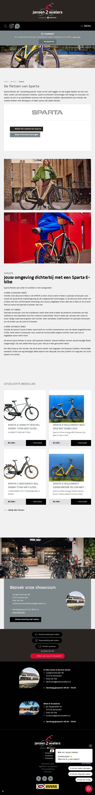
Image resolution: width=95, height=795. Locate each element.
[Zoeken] (5, 26)
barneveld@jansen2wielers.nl (58, 682)
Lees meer (76, 37)
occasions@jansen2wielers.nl (58, 716)
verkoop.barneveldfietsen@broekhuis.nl (29, 604)
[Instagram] (44, 778)
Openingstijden (18, 613)
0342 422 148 (17, 601)
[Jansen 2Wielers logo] (47, 11)
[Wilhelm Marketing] (2, 791)
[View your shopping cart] (17, 26)
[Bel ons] (11, 26)
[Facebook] (38, 778)
